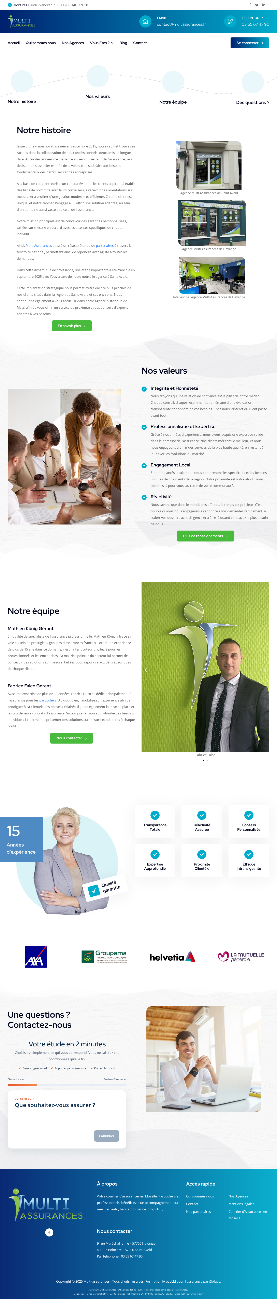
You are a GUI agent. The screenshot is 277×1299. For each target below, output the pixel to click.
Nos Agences (73, 42)
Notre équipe (173, 102)
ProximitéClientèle (202, 866)
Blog (123, 42)
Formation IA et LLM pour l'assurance (173, 1281)
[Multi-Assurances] (21, 21)
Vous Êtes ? (100, 42)
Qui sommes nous (41, 42)
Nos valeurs (98, 96)
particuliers (48, 700)
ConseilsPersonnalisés (248, 827)
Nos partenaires (198, 1211)
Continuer (106, 1136)
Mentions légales (241, 1204)
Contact (140, 42)
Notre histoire (22, 101)
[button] (146, 670)
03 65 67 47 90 (255, 24)
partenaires (105, 245)
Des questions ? (252, 102)
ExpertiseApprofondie (155, 866)
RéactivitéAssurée (202, 827)
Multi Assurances (39, 245)
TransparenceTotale (154, 827)
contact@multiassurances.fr (181, 24)
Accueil (14, 42)
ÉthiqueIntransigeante (249, 866)
